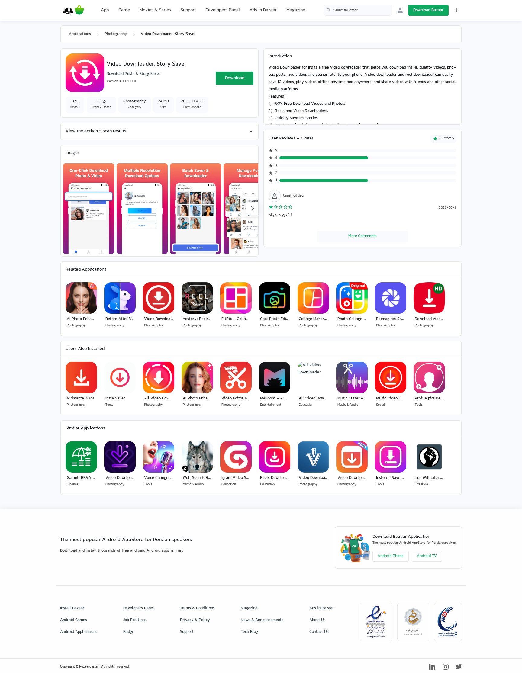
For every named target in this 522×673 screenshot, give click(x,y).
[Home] (73, 10)
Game (124, 10)
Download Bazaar (428, 10)
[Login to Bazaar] (400, 10)
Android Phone (391, 556)
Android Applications (78, 632)
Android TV (427, 556)
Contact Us (319, 632)
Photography (116, 34)
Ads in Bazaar (263, 10)
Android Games (73, 620)
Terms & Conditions (197, 608)
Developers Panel (222, 10)
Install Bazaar (72, 608)
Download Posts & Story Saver (133, 74)
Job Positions (135, 620)
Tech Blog (249, 632)
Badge (128, 632)
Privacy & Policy (195, 620)
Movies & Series (155, 10)
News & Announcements (262, 620)
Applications (80, 34)
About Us (317, 620)
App (105, 10)
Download (234, 78)
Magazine (295, 10)
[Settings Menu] (456, 10)
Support (188, 10)
